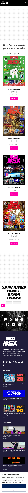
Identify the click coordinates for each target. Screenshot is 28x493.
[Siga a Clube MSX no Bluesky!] (16, 320)
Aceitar (14, 486)
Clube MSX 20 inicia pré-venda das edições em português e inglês (14, 383)
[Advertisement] (14, 25)
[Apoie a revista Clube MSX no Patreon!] (6, 320)
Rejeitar (14, 490)
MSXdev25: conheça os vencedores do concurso (12, 399)
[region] (14, 482)
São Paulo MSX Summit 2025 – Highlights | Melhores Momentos (14, 451)
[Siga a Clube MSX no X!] (11, 320)
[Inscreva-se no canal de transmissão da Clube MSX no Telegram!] (20, 324)
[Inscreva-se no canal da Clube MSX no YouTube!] (14, 324)
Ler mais (14, 98)
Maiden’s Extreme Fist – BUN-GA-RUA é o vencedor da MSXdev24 (13, 466)
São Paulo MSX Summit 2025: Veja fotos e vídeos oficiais (13, 435)
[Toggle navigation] (25, 3)
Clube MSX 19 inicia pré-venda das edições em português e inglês (14, 414)
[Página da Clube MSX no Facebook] (22, 320)
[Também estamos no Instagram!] (8, 324)
